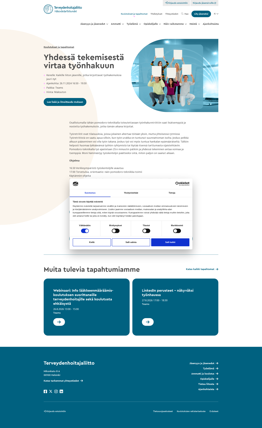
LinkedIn (61, 391)
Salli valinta (131, 242)
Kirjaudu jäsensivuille (203, 3)
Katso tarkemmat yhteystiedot (61, 381)
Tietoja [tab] (172, 193)
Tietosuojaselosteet (163, 411)
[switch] (116, 231)
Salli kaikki (170, 242)
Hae (186, 14)
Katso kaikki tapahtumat (200, 269)
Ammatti (116, 24)
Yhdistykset (156, 14)
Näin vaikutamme (174, 24)
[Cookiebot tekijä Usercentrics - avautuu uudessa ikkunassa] (177, 184)
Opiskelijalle (151, 24)
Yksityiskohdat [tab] (131, 193)
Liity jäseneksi (201, 14)
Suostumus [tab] (90, 193)
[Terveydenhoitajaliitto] (63, 9)
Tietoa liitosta (206, 384)
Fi (215, 14)
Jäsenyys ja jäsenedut (92, 24)
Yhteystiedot (171, 14)
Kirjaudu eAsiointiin (178, 3)
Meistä (193, 24)
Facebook (45, 391)
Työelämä (132, 24)
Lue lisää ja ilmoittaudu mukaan (65, 102)
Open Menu (107, 24)
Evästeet (214, 411)
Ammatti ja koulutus (202, 373)
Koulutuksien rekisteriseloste (191, 411)
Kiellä (91, 242)
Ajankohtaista (211, 24)
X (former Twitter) (50, 391)
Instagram (56, 391)
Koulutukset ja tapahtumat (134, 14)
